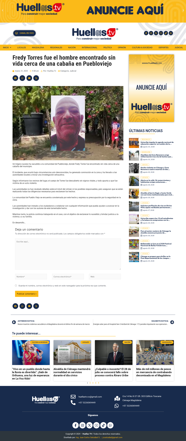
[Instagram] (151, 33)
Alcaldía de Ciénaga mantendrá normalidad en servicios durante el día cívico (72, 372)
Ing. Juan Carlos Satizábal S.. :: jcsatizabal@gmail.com (99, 437)
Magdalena (38, 47)
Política (108, 47)
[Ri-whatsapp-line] (171, 33)
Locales (21, 47)
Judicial (179, 47)
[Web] (105, 277)
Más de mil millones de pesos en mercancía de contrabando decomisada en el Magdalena (154, 372)
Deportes (163, 47)
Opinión (122, 47)
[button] (2, 10)
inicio (6, 47)
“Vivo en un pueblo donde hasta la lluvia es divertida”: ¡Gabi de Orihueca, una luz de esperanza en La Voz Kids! (31, 374)
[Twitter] (36, 78)
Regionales (56, 47)
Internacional (89, 47)
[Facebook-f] (146, 33)
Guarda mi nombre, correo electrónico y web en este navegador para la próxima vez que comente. (62, 285)
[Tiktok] (166, 33)
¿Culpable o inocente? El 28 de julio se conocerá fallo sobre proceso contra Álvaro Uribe (113, 372)
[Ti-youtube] (161, 33)
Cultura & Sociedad (142, 47)
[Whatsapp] (110, 425)
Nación (72, 47)
